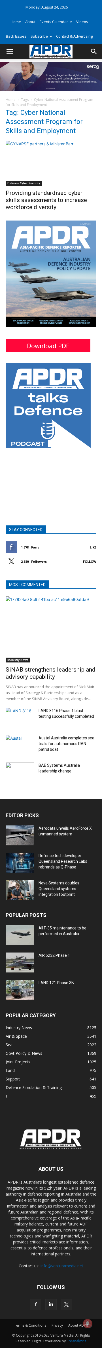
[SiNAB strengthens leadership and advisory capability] (51, 629)
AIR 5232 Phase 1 (54, 955)
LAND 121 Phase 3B (56, 982)
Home (16, 21)
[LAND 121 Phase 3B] (20, 990)
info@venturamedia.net (62, 1266)
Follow (89, 561)
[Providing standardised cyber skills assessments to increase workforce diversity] (51, 163)
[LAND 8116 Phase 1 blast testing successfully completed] (20, 718)
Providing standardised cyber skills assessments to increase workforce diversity (46, 200)
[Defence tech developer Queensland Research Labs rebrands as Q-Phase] (20, 863)
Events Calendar (54, 21)
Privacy (57, 1325)
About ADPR (78, 1325)
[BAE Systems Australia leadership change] (20, 772)
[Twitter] (66, 1304)
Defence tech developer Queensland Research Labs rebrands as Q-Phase (63, 861)
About (30, 21)
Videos (82, 21)
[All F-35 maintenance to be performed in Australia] (20, 935)
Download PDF (48, 345)
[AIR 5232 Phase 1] (20, 962)
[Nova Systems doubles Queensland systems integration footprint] (20, 890)
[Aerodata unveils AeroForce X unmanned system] (20, 835)
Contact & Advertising (74, 36)
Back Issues (16, 36)
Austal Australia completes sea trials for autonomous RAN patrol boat (66, 744)
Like (93, 547)
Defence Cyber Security (23, 183)
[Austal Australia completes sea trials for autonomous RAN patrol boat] (20, 745)
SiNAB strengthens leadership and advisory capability (50, 673)
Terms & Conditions (30, 1325)
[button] (10, 51)
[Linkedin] (51, 1304)
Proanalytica (76, 1341)
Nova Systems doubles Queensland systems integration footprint (59, 889)
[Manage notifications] (87, 1323)
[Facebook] (35, 1304)
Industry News (17, 660)
